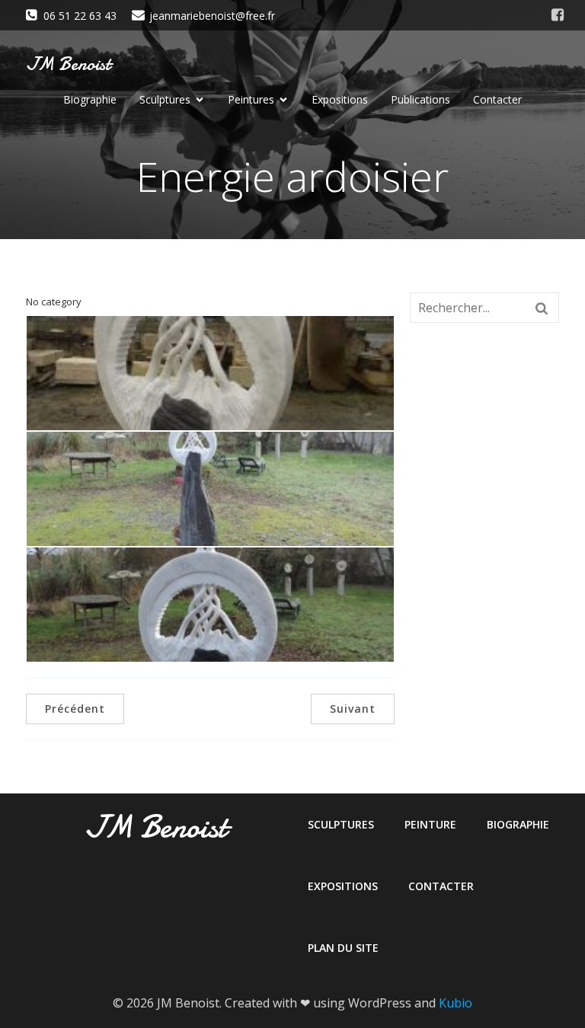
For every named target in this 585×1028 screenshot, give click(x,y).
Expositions (340, 99)
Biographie (90, 99)
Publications (420, 99)
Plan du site (343, 947)
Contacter (497, 99)
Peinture (430, 824)
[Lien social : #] (557, 15)
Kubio (455, 1002)
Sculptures (341, 824)
